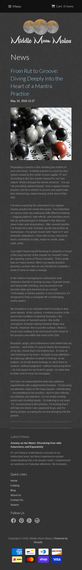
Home (14, 480)
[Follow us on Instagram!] (38, 522)
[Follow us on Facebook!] (14, 522)
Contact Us (17, 500)
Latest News (20, 436)
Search (15, 504)
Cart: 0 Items (65, 6)
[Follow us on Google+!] (30, 522)
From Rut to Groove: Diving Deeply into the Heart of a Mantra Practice (37, 82)
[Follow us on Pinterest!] (22, 522)
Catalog (15, 485)
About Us (16, 495)
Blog (13, 490)
